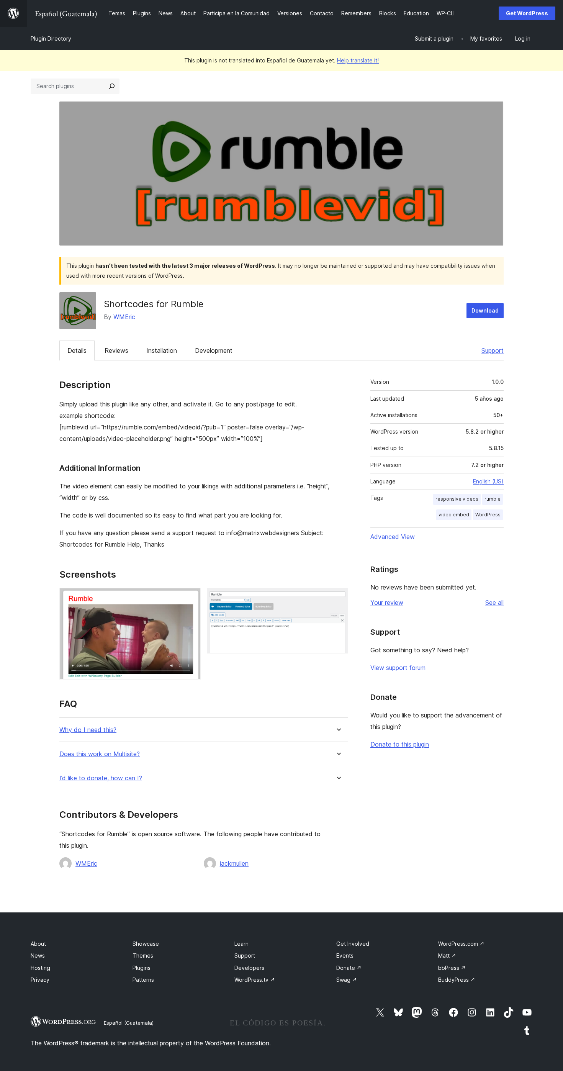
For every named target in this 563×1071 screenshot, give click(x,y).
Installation (161, 350)
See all (494, 602)
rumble (492, 499)
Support (492, 350)
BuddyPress (456, 979)
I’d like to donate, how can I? (100, 778)
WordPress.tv (254, 979)
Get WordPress (527, 13)
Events (345, 955)
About (38, 943)
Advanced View (392, 536)
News (38, 955)
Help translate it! (358, 60)
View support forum (398, 667)
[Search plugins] (111, 86)
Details (77, 350)
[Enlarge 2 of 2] (338, 598)
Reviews (116, 350)
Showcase (146, 943)
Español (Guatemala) (129, 1023)
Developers (249, 968)
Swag (346, 979)
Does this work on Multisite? (99, 754)
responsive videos (456, 499)
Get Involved (352, 943)
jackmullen (234, 863)
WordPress (488, 514)
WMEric (124, 317)
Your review (386, 602)
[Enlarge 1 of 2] (190, 598)
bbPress (452, 968)
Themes (143, 955)
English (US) (488, 481)
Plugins (142, 968)
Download (485, 310)
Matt (447, 955)
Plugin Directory (51, 38)
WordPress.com (461, 943)
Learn (241, 943)
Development (213, 350)
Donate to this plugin (399, 744)
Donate (349, 968)
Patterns (143, 979)
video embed (454, 514)
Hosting (40, 968)
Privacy (40, 979)
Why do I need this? (87, 730)
